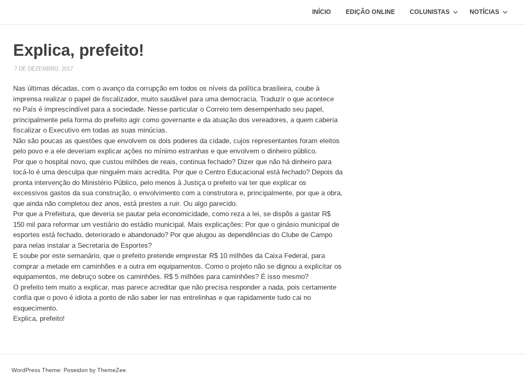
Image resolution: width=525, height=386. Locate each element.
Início (321, 11)
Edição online (370, 11)
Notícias (484, 11)
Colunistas (430, 11)
